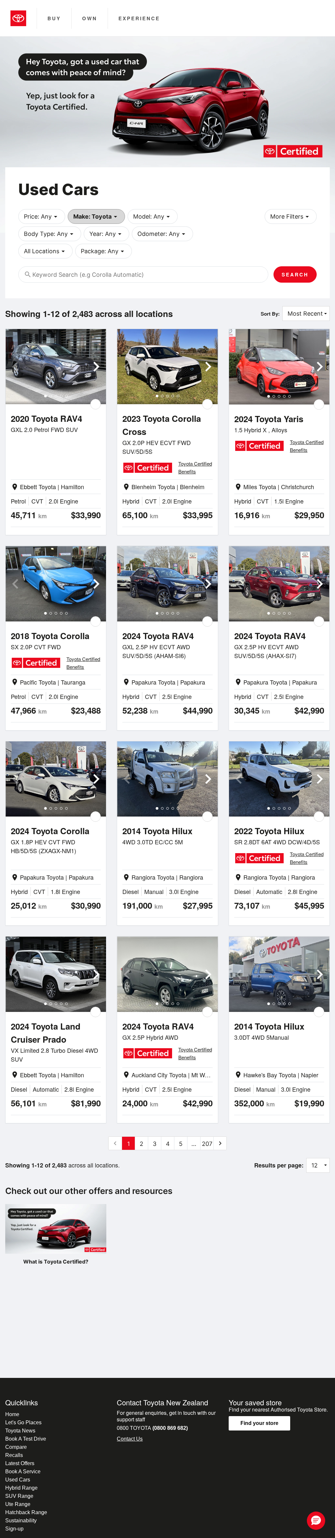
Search (295, 274)
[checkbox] (95, 404)
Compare (16, 1447)
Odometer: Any (162, 234)
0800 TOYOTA (152, 1428)
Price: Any (42, 217)
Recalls (14, 1455)
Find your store (259, 1423)
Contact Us (130, 1439)
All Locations (45, 251)
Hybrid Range (21, 1488)
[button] (316, 1521)
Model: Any (152, 217)
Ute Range (17, 1504)
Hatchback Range (26, 1512)
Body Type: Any (50, 234)
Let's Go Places (23, 1422)
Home (12, 1414)
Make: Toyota (96, 217)
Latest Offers (19, 1463)
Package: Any (103, 251)
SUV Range (19, 1496)
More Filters (290, 217)
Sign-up (14, 1528)
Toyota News (20, 1430)
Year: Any (106, 234)
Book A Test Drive (25, 1439)
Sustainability (21, 1520)
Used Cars (17, 1479)
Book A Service (23, 1471)
